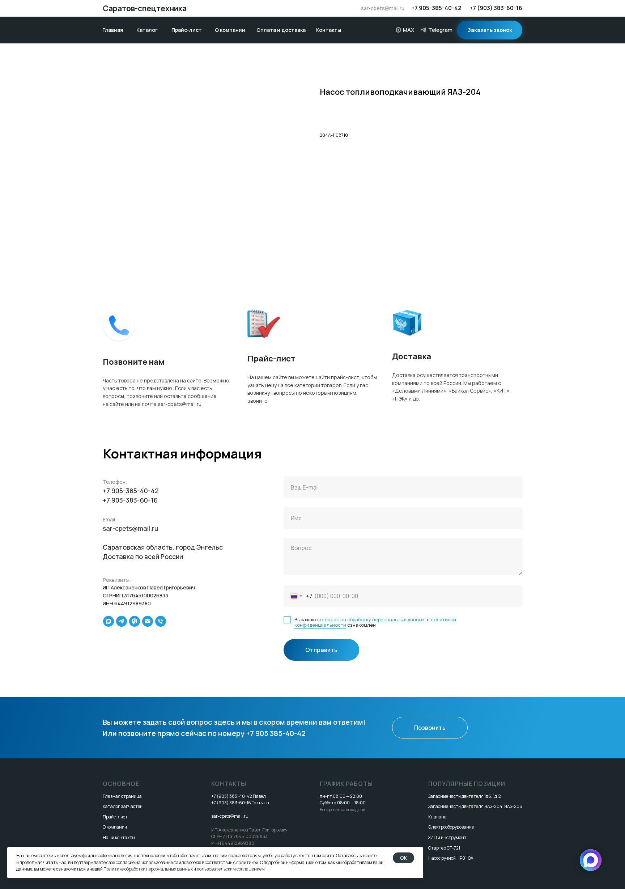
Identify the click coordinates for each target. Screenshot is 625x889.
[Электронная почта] (147, 621)
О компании (115, 827)
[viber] (134, 621)
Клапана (437, 817)
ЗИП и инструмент (447, 837)
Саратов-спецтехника (145, 8)
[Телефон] (160, 621)
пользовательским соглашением (231, 869)
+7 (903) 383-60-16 (495, 8)
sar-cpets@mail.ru (382, 8)
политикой (247, 862)
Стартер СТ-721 (444, 848)
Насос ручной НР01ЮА (450, 858)
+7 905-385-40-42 (436, 8)
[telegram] (121, 621)
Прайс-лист (115, 817)
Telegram (440, 30)
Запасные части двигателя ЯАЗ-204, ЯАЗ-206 (475, 806)
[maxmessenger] (108, 621)
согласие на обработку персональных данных (371, 619)
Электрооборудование (451, 827)
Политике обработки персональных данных (148, 869)
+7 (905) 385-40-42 (231, 796)
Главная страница (122, 796)
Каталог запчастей (123, 806)
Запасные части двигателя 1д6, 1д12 (464, 796)
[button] (489, 30)
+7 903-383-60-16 (130, 500)
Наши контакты (119, 837)
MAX (408, 30)
